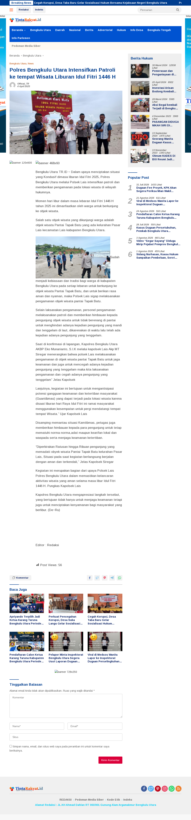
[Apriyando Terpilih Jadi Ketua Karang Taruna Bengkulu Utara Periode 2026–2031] (27, 603)
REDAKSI (66, 799)
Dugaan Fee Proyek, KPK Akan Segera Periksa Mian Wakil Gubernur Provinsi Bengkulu (156, 189)
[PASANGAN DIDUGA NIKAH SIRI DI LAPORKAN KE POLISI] (140, 122)
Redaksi (24, 9)
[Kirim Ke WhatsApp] (119, 578)
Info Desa (136, 30)
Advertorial (105, 30)
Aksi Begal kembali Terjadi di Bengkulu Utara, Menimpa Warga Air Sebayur (165, 106)
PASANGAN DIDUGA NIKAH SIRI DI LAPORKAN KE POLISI (165, 123)
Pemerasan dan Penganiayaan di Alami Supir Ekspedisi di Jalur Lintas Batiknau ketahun (164, 72)
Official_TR (23, 83)
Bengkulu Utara (40, 30)
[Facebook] (144, 789)
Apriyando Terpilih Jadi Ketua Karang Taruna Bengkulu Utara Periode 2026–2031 (25, 620)
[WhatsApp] (172, 789)
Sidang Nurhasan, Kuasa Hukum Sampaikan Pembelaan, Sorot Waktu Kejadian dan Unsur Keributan (157, 256)
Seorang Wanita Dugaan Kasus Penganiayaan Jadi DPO (164, 140)
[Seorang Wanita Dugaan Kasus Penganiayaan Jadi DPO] (140, 139)
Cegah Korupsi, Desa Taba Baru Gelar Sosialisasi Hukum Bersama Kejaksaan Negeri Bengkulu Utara (75, 2)
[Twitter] (151, 789)
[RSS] (178, 789)
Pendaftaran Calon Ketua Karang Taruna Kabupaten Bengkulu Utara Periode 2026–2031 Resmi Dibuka (27, 658)
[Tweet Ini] (97, 578)
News (31, 63)
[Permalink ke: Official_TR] (12, 84)
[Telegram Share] (112, 578)
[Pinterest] (158, 789)
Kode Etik (113, 799)
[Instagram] (165, 789)
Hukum (121, 30)
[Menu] (12, 10)
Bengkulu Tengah (159, 30)
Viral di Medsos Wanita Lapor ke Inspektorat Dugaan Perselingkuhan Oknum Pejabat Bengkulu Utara (104, 658)
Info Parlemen (21, 38)
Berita (89, 30)
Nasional (75, 30)
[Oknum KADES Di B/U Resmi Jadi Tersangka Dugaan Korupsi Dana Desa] (140, 156)
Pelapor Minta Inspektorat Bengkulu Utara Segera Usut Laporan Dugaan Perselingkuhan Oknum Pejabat (66, 658)
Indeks (39, 9)
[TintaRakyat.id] (25, 19)
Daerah (60, 30)
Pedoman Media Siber (26, 45)
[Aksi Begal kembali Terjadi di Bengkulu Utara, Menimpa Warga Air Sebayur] (140, 105)
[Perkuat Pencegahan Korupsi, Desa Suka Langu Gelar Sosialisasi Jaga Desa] (66, 603)
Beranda (17, 30)
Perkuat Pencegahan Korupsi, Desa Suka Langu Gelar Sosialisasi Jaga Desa (64, 620)
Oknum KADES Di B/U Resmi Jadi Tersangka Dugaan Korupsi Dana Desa (165, 157)
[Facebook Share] (90, 578)
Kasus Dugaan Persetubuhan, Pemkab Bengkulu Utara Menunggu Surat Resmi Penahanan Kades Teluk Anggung (158, 229)
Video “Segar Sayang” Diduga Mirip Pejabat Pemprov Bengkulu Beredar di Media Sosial (158, 242)
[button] (177, 10)
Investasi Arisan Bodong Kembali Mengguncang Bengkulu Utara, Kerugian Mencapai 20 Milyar (164, 89)
